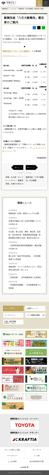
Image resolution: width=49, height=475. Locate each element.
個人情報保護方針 (35, 461)
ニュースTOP (9, 308)
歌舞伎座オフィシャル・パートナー (24, 418)
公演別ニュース (32, 308)
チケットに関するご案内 (12, 450)
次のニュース (30, 167)
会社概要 (23, 467)
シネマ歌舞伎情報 (33, 315)
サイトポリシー (12, 456)
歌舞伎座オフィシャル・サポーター (24, 432)
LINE (43, 27)
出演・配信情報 (10, 322)
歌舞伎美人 (5, 8)
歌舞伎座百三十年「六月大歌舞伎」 (17, 51)
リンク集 (37, 456)
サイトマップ (36, 450)
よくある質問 (12, 461)
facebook (34, 27)
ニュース (13, 8)
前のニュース (18, 167)
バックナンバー (10, 315)
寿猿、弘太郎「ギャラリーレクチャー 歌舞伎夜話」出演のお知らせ (14, 180)
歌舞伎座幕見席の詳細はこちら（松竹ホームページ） (15, 56)
